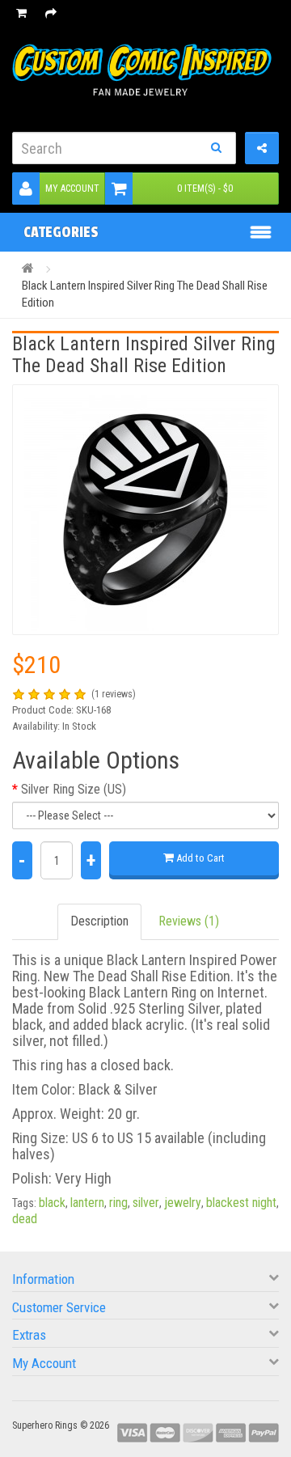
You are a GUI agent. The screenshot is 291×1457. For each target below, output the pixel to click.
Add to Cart (199, 858)
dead (24, 1218)
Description (99, 921)
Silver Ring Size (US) (73, 789)
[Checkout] (51, 13)
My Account (72, 188)
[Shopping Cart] (21, 13)
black (52, 1202)
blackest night (241, 1202)
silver (146, 1202)
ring (118, 1202)
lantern (87, 1202)
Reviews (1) (188, 921)
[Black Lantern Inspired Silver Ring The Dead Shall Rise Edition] (145, 509)
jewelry (182, 1202)
